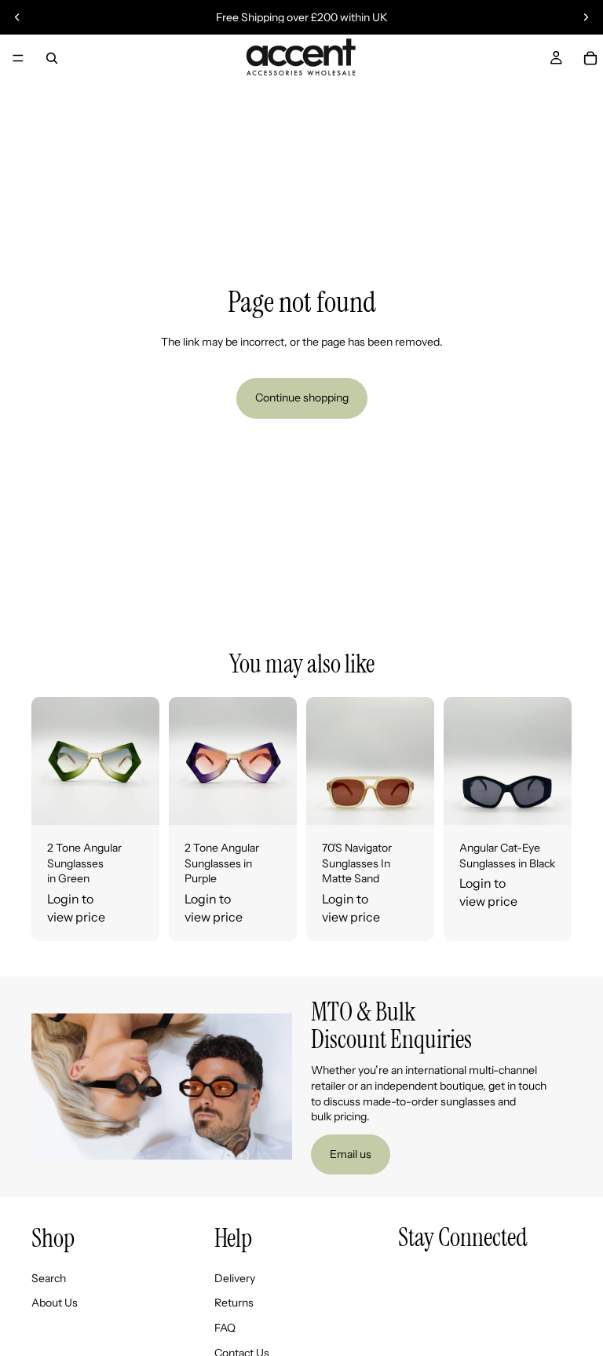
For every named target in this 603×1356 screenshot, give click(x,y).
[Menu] (18, 58)
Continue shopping (302, 397)
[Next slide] (585, 17)
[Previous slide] (17, 17)
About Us (54, 1303)
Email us (350, 1154)
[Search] (52, 58)
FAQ (225, 1328)
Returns (234, 1303)
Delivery (234, 1278)
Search (48, 1278)
